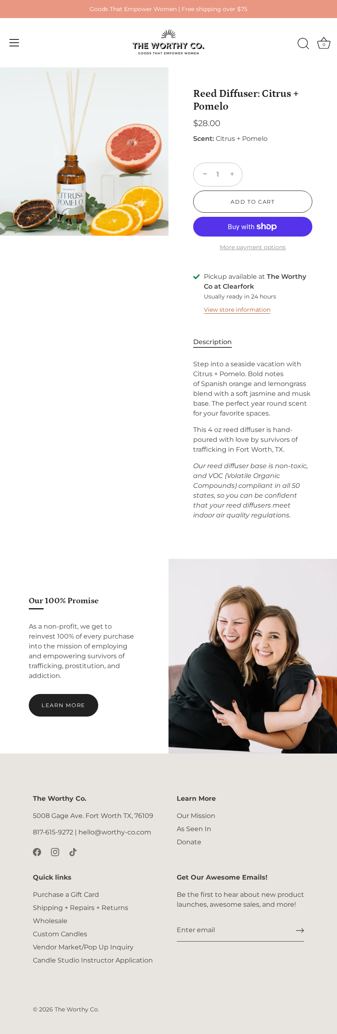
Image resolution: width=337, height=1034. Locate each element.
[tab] (216, 342)
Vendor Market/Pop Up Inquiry (83, 947)
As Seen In (194, 829)
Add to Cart (253, 201)
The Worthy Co (76, 1009)
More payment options (253, 247)
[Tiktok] (73, 852)
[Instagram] (55, 852)
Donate (189, 842)
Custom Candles (60, 934)
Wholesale (50, 921)
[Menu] (14, 43)
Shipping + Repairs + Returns (80, 908)
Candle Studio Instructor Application (93, 960)
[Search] (303, 44)
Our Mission (196, 816)
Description (212, 342)
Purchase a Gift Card (66, 894)
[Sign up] (300, 930)
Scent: (203, 138)
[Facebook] (37, 852)
